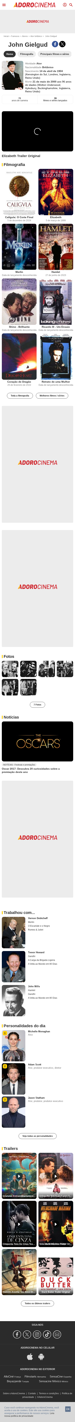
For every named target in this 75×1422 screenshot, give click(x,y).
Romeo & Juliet (35, 929)
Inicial (6, 36)
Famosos (15, 36)
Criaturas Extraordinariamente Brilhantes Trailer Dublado (20, 1196)
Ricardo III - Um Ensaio (56, 326)
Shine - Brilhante (19, 326)
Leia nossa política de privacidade (29, 1414)
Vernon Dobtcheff (38, 918)
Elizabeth (56, 217)
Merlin (19, 271)
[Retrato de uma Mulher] (55, 356)
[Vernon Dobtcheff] (13, 932)
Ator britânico (36, 36)
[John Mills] (13, 1000)
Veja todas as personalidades (37, 1136)
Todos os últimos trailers (37, 1303)
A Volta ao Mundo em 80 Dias (42, 964)
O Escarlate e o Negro (39, 926)
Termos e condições (49, 1393)
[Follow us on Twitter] (27, 1334)
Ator (39, 63)
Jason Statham (36, 1097)
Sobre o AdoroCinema (14, 1393)
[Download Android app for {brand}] (43, 1356)
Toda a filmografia (20, 395)
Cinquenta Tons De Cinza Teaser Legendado (20, 1244)
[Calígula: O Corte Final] (19, 192)
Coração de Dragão (19, 381)
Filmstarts (30, 1376)
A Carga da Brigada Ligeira (41, 960)
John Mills (34, 986)
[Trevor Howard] (13, 966)
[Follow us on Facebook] (17, 1334)
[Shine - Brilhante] (19, 301)
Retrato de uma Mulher (56, 381)
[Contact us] (57, 1334)
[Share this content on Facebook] (55, 44)
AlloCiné (9, 1376)
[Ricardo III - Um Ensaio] (55, 301)
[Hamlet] (55, 247)
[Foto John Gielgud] (10, 669)
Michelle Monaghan (39, 1031)
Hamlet (56, 271)
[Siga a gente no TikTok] (47, 1334)
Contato (32, 1393)
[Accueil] (34, 5)
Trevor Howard (36, 952)
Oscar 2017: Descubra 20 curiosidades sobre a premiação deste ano (31, 770)
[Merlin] (19, 247)
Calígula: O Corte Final (19, 217)
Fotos (9, 656)
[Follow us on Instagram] (37, 1334)
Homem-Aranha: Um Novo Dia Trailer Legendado (20, 1292)
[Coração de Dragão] (19, 356)
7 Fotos (37, 704)
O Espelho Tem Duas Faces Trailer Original (56, 1196)
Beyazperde (14, 1381)
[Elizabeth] (55, 192)
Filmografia (14, 164)
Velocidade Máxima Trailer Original (56, 1244)
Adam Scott (34, 1064)
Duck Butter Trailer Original (56, 1292)
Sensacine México (50, 1381)
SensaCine (56, 1376)
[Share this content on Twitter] (62, 44)
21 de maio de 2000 (45, 81)
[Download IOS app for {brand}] (32, 1356)
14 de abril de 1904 (51, 71)
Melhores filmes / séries (52, 395)
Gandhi (31, 956)
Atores (25, 36)
